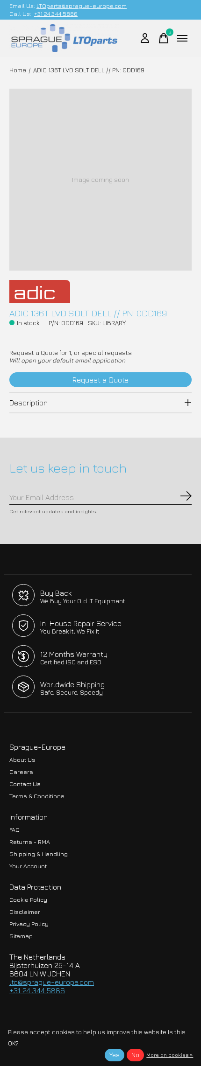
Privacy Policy (29, 923)
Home (17, 70)
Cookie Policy (28, 899)
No (135, 1055)
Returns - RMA (29, 841)
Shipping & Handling (38, 853)
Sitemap (21, 936)
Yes (114, 1055)
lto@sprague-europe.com (51, 982)
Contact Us (25, 783)
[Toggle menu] (182, 38)
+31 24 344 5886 (56, 13)
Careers (21, 771)
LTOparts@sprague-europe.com (81, 5)
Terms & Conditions (37, 796)
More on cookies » (169, 1055)
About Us (22, 759)
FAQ (14, 829)
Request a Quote (100, 380)
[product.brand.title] (100, 291)
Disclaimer (24, 911)
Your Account (28, 866)
